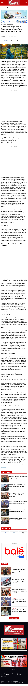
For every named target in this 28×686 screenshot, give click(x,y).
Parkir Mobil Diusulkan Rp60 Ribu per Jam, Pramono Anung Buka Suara (19, 601)
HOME (3, 24)
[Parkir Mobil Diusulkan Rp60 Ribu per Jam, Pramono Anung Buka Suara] (5, 504)
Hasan (5, 36)
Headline (10, 24)
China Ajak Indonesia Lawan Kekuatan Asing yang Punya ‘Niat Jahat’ (19, 571)
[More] (17, 40)
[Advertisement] (14, 105)
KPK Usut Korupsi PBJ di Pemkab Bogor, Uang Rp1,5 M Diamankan (18, 581)
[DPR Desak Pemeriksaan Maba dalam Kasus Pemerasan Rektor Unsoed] (5, 512)
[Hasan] (2, 37)
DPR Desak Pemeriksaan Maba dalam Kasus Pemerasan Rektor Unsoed (19, 611)
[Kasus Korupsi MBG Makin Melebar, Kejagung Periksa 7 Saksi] (5, 520)
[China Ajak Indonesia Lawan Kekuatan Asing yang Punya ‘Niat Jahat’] (5, 478)
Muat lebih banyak (13, 618)
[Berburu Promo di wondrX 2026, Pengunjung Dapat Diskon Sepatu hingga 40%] (5, 495)
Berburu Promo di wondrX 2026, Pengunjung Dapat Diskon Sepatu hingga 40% (16, 495)
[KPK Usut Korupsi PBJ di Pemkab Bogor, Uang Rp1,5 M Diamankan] (5, 487)
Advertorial (14, 588)
